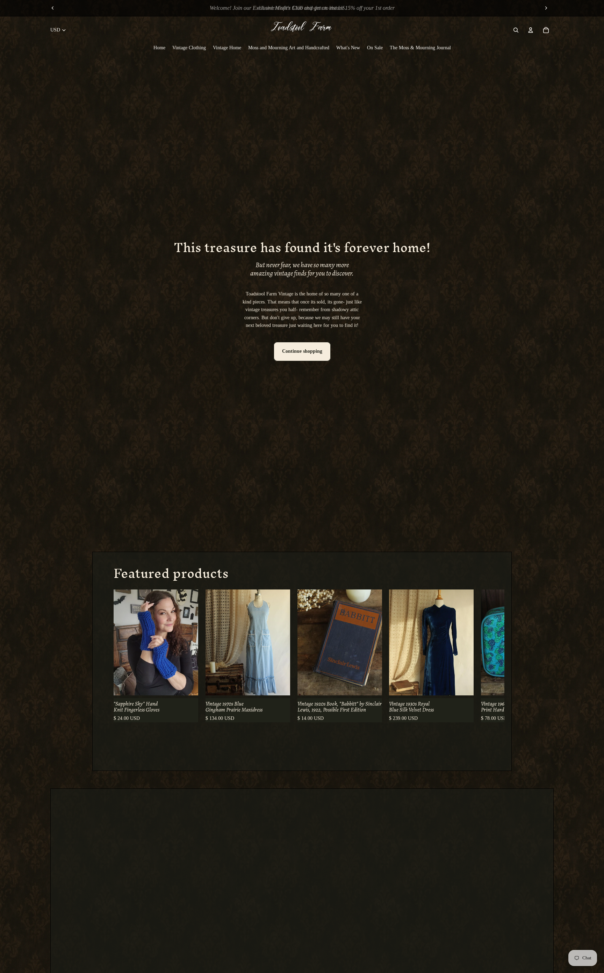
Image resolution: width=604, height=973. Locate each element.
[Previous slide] (52, 8)
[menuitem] (159, 47)
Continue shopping (302, 351)
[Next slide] (546, 8)
